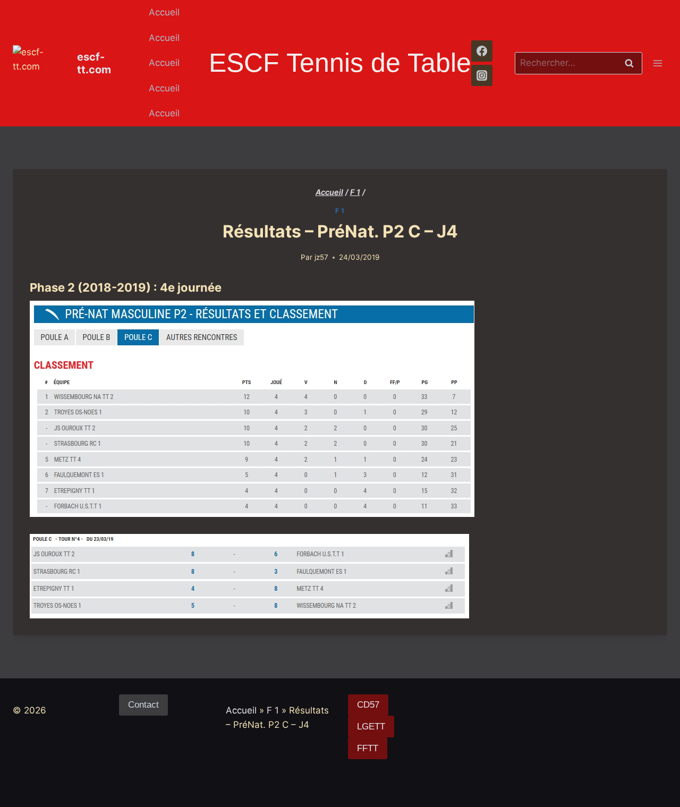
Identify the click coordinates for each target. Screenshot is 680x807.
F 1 (340, 211)
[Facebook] (481, 51)
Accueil (164, 12)
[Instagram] (481, 75)
